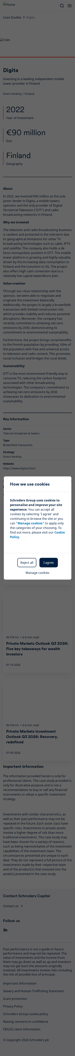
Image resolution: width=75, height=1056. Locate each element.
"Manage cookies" (30, 523)
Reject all (26, 562)
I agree (48, 562)
